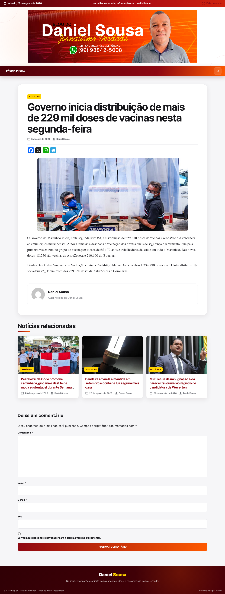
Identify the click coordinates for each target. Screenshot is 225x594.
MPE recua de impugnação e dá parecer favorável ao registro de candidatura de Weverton (173, 383)
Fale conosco (213, 3)
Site (20, 516)
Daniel (112, 574)
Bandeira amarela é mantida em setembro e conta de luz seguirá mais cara (112, 383)
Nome (22, 483)
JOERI (218, 590)
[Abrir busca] (217, 71)
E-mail (22, 499)
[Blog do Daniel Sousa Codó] (112, 36)
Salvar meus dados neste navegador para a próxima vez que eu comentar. (59, 537)
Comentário (25, 432)
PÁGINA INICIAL (15, 70)
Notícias (34, 96)
